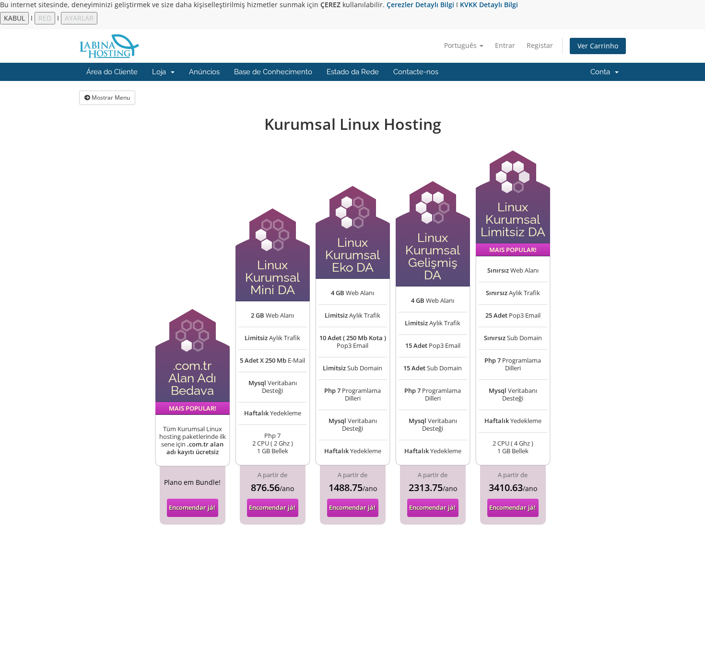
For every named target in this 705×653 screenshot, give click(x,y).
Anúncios (204, 72)
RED (44, 18)
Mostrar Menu (110, 97)
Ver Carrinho (597, 45)
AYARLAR (79, 18)
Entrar (505, 45)
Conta (602, 72)
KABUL (14, 18)
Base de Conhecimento (273, 72)
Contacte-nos (415, 72)
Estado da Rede (353, 72)
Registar (540, 45)
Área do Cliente (112, 72)
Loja (161, 72)
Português (461, 45)
